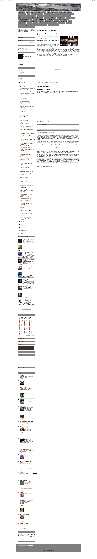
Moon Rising (56, 21)
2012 (20, 78)
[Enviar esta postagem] (51, 82)
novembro (22, 230)
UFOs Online (22, 426)
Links (65, 12)
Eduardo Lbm (22, 472)
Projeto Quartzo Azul (23, 480)
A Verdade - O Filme (61, 17)
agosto (21, 225)
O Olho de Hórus (64, 21)
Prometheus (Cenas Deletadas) (25, 89)
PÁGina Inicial (22, 12)
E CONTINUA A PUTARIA (24, 473)
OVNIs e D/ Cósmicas (43, 23)
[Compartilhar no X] (55, 82)
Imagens (19, 537)
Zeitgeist (56, 24)
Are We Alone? (40, 17)
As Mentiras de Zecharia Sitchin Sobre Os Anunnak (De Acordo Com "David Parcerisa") (29, 246)
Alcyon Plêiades (32, 17)
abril (21, 85)
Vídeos (45, 14)
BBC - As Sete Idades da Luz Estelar (26, 213)
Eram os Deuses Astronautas (24, 514)
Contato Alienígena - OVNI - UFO (25, 380)
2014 (20, 233)
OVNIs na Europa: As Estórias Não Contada (27, 200)
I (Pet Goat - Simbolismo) (24, 167)
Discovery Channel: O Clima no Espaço (26, 156)
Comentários (22, 72)
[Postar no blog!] (54, 82)
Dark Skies (35, 19)
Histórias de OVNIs (33, 21)
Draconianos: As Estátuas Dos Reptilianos (26, 126)
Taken (41, 24)
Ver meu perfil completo (27, 56)
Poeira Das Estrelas (31, 24)
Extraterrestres (65, 19)
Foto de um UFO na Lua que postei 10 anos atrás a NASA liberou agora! (28, 382)
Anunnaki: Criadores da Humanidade (52, 15)
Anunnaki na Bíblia (40, 15)
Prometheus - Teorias (23, 98)
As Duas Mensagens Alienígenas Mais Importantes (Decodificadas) (28, 266)
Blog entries (22, 487)
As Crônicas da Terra (69, 14)
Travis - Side (22, 207)
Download (44, 12)
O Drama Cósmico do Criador (25, 101)
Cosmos (30, 19)
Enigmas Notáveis (51, 19)
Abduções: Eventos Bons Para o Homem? (26, 196)
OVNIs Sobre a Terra (52, 23)
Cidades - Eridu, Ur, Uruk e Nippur (26, 135)
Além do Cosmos (22, 15)
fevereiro (22, 82)
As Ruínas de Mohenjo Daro (24, 123)
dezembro (22, 231)
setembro (22, 227)
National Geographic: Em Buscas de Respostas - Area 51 (26, 195)
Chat (32, 12)
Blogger (52, 550)
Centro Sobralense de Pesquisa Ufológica (26, 421)
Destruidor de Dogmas (23, 528)
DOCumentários (21, 535)
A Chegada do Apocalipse (59, 14)
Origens (70, 21)
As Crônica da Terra (26, 537)
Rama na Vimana (22, 499)
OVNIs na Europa (61, 23)
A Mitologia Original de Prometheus (26, 210)
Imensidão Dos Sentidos (24, 523)
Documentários (37, 12)
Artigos (27, 12)
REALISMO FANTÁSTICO (24, 526)
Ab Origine (21, 492)
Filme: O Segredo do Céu (24, 115)
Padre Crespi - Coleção (24, 177)
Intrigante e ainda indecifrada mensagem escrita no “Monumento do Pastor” (28, 501)
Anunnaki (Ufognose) (23, 86)
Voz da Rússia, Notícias (23, 521)
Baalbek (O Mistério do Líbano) (25, 159)
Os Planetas (35, 23)
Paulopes (21, 454)
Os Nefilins (29, 23)
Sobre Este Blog (34, 14)
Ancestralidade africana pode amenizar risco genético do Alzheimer (28, 456)
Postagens (21, 70)
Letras (57, 12)
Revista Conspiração (23, 406)
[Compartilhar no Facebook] (56, 82)
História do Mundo (23, 387)
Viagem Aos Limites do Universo (25, 122)
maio (21, 221)
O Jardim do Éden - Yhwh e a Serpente (26, 129)
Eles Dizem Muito (42, 19)
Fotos (53, 12)
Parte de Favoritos (22, 14)
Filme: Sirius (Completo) (24, 189)
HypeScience (22, 434)
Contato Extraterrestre (23, 19)
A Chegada (51, 14)
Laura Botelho (22, 399)
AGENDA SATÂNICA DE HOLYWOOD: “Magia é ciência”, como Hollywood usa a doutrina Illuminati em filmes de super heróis (26, 468)
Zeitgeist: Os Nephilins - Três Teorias (26, 145)
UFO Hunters (50, 24)
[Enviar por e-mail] (53, 82)
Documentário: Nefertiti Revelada (25, 217)
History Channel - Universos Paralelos (26, 158)
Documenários (31, 537)
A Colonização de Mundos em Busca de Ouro (27, 88)
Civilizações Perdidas (70, 17)
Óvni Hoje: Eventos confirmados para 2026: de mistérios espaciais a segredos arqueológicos (26, 423)
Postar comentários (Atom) (44, 121)
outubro (21, 228)
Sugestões (40, 14)
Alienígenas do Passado (31, 15)
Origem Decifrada (22, 23)
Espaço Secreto (58, 19)
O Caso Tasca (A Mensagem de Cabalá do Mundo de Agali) (28, 300)
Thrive (45, 24)
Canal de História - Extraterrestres (25, 202)
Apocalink (21, 466)
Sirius (37, 24)
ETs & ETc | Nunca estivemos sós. (25, 449)
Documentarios (26, 536)
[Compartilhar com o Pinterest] (57, 82)
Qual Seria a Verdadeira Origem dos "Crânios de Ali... (26, 204)
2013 (20, 79)
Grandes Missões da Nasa (23, 21)
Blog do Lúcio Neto (23, 525)
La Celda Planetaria (48, 21)
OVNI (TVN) (69, 23)
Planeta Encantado (22, 24)
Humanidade (41, 21)
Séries (28, 14)
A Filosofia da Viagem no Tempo (28, 239)
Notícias (69, 12)
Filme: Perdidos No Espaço (24, 116)
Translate (26, 49)
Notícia (31, 536)
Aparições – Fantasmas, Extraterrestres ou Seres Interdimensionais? (27, 482)
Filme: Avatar (22, 105)
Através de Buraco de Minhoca (50, 17)
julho (21, 224)
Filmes (48, 12)
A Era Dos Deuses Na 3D (24, 120)
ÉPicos (34, 536)
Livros (61, 12)
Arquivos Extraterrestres (23, 17)
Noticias (22, 536)
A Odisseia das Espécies (65, 15)
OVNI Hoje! (22, 375)
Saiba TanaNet (22, 438)
